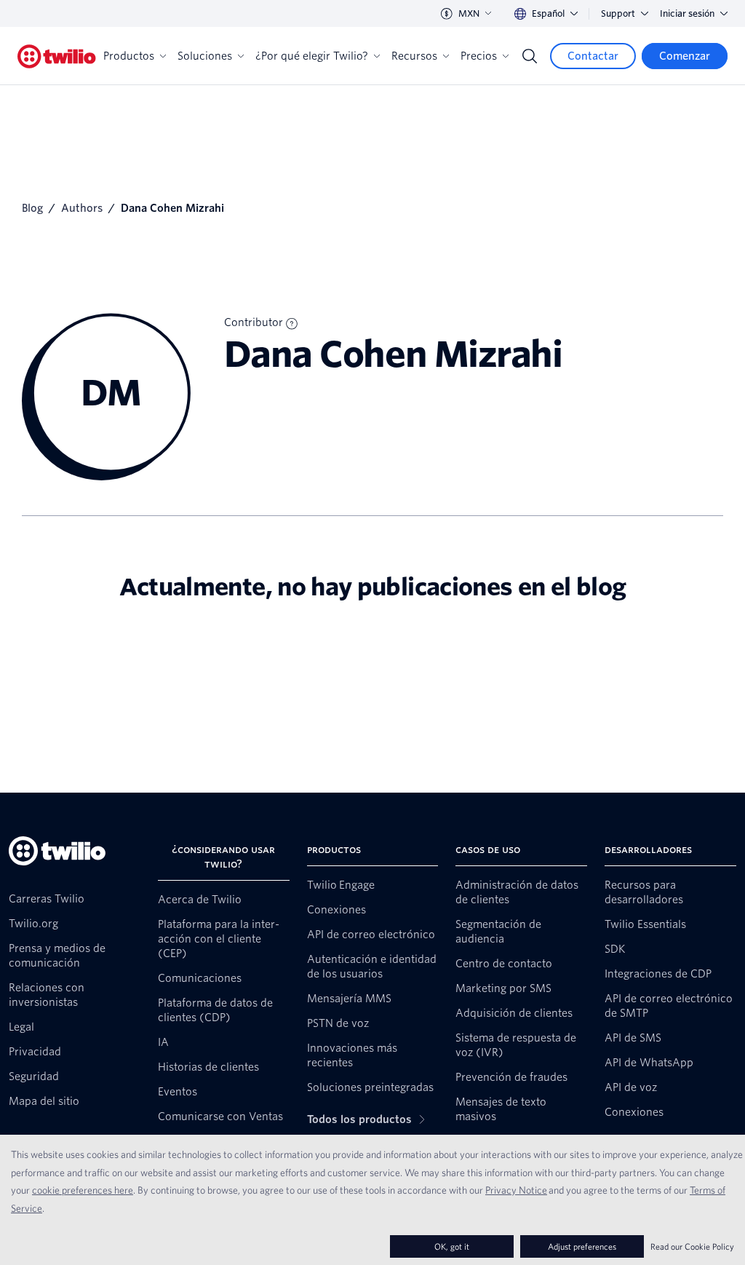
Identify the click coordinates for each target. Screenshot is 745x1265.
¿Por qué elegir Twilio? (311, 56)
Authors (82, 208)
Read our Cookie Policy (692, 1246)
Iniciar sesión (687, 13)
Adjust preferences (582, 1246)
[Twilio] (56, 56)
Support (618, 13)
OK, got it (451, 1246)
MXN (468, 13)
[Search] (529, 56)
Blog (32, 208)
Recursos (414, 56)
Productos (128, 56)
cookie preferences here (82, 1190)
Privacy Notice (516, 1190)
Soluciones (205, 56)
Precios (479, 56)
